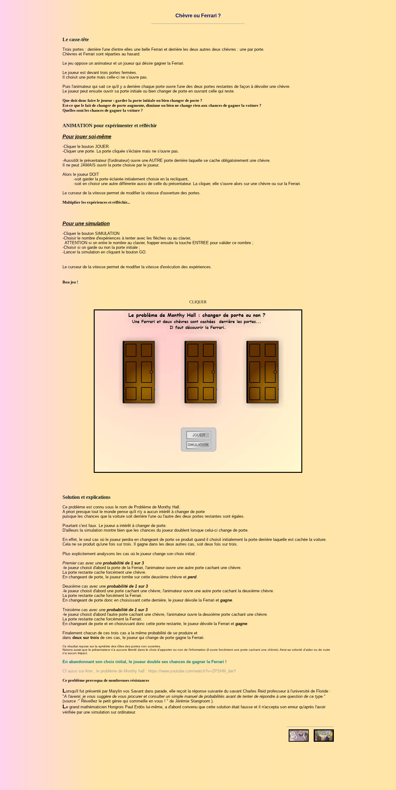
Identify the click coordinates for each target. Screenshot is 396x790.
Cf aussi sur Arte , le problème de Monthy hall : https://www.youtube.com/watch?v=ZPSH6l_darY (149, 671)
